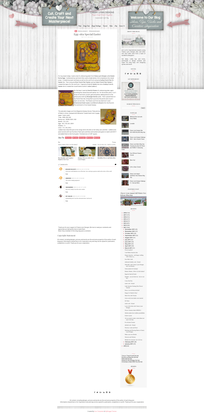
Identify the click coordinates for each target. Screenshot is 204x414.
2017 (125, 215)
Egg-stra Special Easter (130, 274)
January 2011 (129, 344)
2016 (125, 217)
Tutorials (105, 26)
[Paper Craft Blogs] (130, 378)
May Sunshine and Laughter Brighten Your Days (65, 158)
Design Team (86, 26)
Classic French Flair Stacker (103, 82)
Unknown (68, 178)
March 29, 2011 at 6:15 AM (79, 196)
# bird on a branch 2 (82, 31)
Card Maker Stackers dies (131, 252)
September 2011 (130, 235)
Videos (111, 26)
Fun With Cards (129, 259)
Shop (116, 26)
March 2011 (129, 248)
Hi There (127, 301)
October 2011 (129, 233)
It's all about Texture (130, 322)
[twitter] (128, 73)
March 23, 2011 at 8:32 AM (77, 178)
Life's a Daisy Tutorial (135, 167)
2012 (125, 225)
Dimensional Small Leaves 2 (82, 103)
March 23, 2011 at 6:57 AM (82, 169)
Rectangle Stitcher (92, 97)
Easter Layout (128, 315)
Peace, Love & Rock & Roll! (132, 290)
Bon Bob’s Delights (71, 169)
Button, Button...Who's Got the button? (135, 271)
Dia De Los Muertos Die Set (130, 357)
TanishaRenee (69, 187)
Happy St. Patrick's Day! (131, 293)
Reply (67, 174)
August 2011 (129, 238)
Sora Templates (99, 411)
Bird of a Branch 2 (99, 103)
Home (79, 26)
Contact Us (122, 26)
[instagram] (137, 73)
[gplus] (131, 73)
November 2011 (130, 231)
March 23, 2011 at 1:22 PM (79, 187)
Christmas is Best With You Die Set (132, 362)
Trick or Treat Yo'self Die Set (130, 356)
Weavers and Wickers (130, 337)
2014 (125, 221)
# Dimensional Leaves (94, 31)
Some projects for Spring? (131, 268)
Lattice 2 (94, 86)
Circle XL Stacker (92, 84)
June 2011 (128, 242)
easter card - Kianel (130, 283)
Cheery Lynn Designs (100, 76)
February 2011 (129, 342)
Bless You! (132, 160)
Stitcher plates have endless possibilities (135, 313)
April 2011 (128, 246)
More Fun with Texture (131, 295)
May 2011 (128, 244)
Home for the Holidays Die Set (131, 360)
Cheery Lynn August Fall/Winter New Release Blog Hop (137, 175)
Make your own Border (131, 334)
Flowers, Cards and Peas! (131, 327)
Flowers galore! (129, 250)
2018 (125, 213)
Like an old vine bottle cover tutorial (134, 298)
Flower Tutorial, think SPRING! (133, 310)
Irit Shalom (69, 196)
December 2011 (130, 229)
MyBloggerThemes (111, 411)
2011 (125, 227)
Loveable (132, 123)
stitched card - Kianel (130, 325)
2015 (125, 219)
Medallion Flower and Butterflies (107, 158)
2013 (125, 223)
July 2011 (128, 240)
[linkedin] (134, 73)
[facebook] (125, 73)
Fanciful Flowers (93, 90)
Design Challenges (96, 26)
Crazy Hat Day (128, 281)
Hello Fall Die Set (127, 359)
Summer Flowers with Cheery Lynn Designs (86, 158)
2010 (125, 346)
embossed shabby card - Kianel (132, 262)
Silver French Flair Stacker (83, 82)
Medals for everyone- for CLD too (133, 339)
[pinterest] (140, 73)
